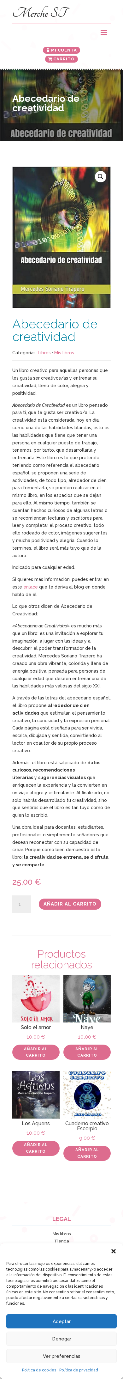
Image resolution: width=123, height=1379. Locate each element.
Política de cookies (39, 1370)
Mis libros (64, 352)
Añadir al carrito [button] (36, 1052)
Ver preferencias (61, 1356)
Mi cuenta (64, 50)
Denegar (61, 1339)
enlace (30, 586)
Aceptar (62, 1321)
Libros (44, 352)
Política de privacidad (78, 1370)
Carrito (64, 59)
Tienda (61, 1241)
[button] (113, 1251)
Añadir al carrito (70, 904)
